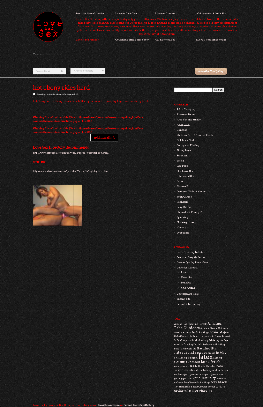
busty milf (209, 336)
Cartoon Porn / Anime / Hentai (195, 134)
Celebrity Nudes (186, 140)
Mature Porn (184, 186)
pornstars (188, 378)
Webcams (183, 232)
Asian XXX (183, 124)
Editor (49, 94)
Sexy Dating (184, 206)
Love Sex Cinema (187, 267)
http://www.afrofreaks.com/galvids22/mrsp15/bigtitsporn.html (70, 170)
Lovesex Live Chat (126, 13)
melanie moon (181, 366)
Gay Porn (182, 165)
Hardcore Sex (185, 170)
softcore (178, 382)
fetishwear (209, 344)
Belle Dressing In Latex (191, 252)
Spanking (182, 217)
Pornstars (182, 201)
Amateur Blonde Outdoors (214, 328)
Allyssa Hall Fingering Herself (190, 324)
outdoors (179, 374)
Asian (184, 272)
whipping (205, 390)
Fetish (180, 160)
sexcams (221, 378)
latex (205, 356)
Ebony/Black (61, 94)
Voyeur (181, 227)
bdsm (214, 332)
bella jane (224, 332)
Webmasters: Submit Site (211, 13)
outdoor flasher (220, 370)
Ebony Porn (184, 150)
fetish (198, 344)
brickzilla (196, 336)
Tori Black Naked (183, 386)
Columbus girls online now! (132, 39)
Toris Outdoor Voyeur (204, 386)
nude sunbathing (202, 370)
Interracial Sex (185, 176)
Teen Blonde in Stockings (197, 382)
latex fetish (211, 362)
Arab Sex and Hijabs (189, 119)
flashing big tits (188, 348)
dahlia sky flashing (198, 340)
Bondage (182, 129)
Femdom (182, 155)
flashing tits (206, 348)
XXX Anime (188, 287)
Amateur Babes (186, 114)
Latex (180, 181)
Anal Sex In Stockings (197, 332)
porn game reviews (194, 374)
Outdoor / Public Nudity (191, 191)
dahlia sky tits (216, 340)
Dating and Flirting (188, 145)
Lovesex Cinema (165, 13)
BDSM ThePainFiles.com (211, 39)
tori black (219, 382)
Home (36, 54)
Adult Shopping (186, 109)
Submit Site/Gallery (189, 303)
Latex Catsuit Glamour (198, 360)
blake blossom (181, 336)
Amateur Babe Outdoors (198, 325)
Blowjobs (186, 277)
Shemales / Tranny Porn (191, 212)
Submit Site (183, 298)
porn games (211, 374)
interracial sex (187, 352)
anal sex (180, 332)
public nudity (205, 378)
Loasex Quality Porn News (192, 262)
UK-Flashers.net (165, 39)
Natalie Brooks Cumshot (203, 366)
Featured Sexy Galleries (90, 13)
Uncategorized (186, 222)
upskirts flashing (186, 390)
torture (221, 386)
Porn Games (184, 196)
